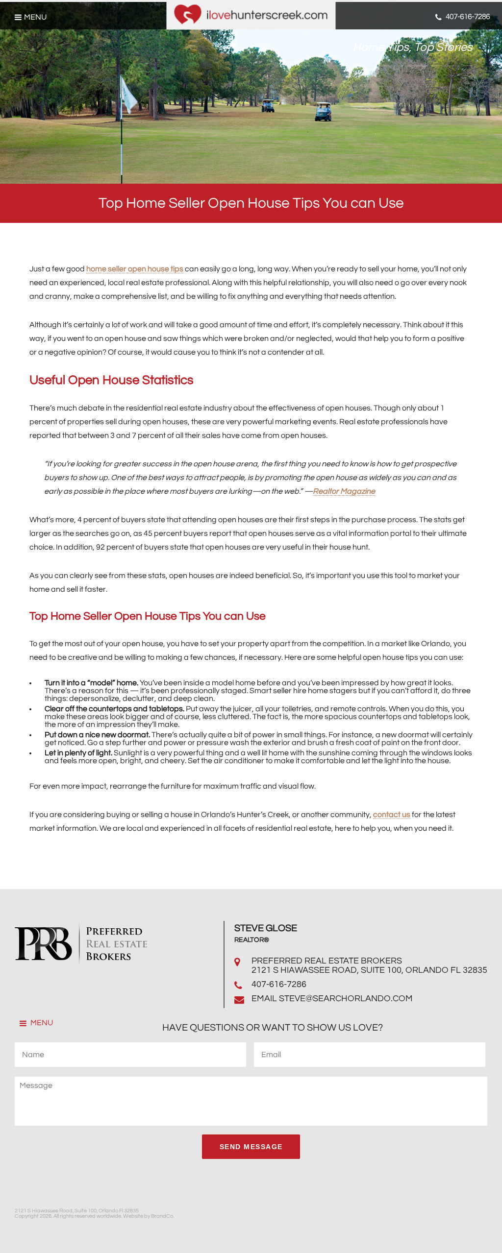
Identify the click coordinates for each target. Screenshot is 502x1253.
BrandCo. (162, 1216)
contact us (391, 815)
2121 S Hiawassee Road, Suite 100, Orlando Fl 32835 (369, 970)
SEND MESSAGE (251, 1147)
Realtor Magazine (344, 491)
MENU (41, 1023)
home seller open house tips (134, 269)
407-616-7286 (278, 984)
